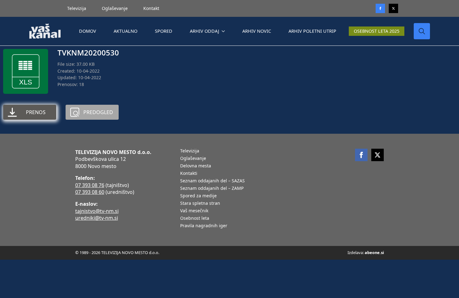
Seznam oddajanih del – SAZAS (212, 181)
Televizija (76, 8)
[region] (81, 249)
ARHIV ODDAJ (204, 31)
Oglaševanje (115, 8)
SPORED (163, 31)
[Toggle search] (422, 31)
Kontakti (188, 173)
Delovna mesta (195, 166)
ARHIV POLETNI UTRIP (312, 31)
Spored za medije (198, 196)
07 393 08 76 (89, 185)
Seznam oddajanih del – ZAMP (212, 188)
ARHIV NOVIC (256, 31)
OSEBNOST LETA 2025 (376, 31)
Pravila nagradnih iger (203, 226)
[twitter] (393, 8)
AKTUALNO (125, 31)
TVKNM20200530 (88, 52)
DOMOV (87, 31)
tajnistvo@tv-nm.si (97, 211)
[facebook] (361, 155)
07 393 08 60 (89, 192)
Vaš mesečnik (194, 211)
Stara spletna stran (200, 203)
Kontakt (151, 8)
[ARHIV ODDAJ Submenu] (224, 31)
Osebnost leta (194, 218)
